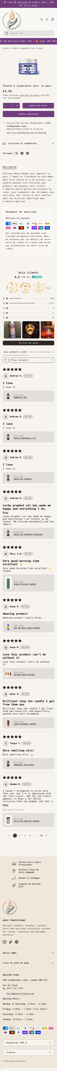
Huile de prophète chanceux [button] (28, 534)
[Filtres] (6, 360)
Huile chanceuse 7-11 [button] (25, 438)
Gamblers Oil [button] (20, 397)
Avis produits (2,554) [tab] (15, 352)
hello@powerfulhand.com (20, 993)
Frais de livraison (29, 95)
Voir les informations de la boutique (26, 133)
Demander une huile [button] (24, 765)
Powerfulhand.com (17, 1061)
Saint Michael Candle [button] (25, 724)
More (48, 288)
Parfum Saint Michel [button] (24, 674)
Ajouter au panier (38, 106)
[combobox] (28, 33)
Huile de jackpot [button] (23, 479)
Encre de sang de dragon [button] (26, 821)
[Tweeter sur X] (16, 153)
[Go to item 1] (12, 329)
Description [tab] (9, 167)
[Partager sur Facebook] (22, 153)
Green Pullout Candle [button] (25, 584)
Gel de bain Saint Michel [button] (27, 628)
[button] (47, 19)
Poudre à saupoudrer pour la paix (27, 48)
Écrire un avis (28, 343)
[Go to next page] (47, 836)
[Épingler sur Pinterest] (27, 153)
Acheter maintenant (28, 114)
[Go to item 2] (31, 329)
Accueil (6, 48)
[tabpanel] (28, 187)
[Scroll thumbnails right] (51, 330)
